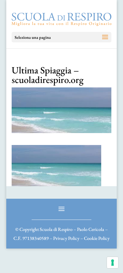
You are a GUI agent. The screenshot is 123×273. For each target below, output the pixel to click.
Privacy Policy (66, 238)
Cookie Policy (97, 238)
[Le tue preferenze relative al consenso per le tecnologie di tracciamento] (112, 262)
